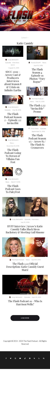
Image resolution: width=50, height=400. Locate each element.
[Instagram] (15, 358)
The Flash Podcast (37, 99)
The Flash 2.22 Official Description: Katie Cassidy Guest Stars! (25, 266)
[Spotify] (29, 358)
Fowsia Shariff (35, 62)
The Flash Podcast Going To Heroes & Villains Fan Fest (13, 156)
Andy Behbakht (13, 60)
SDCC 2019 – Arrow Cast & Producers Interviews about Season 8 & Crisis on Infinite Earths (12, 81)
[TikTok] (25, 358)
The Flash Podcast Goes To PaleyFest (12, 189)
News (12, 143)
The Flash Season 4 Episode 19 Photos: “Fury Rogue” (37, 75)
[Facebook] (6, 358)
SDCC (13, 65)
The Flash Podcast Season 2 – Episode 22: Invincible (13, 118)
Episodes (8, 62)
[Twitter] (10, 358)
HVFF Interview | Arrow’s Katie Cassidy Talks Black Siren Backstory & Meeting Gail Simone (25, 229)
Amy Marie (34, 128)
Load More (25, 318)
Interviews (15, 62)
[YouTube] (20, 358)
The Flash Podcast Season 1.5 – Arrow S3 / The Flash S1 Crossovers (37, 141)
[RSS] (34, 358)
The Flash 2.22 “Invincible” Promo (37, 108)
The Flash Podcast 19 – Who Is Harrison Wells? (25, 303)
